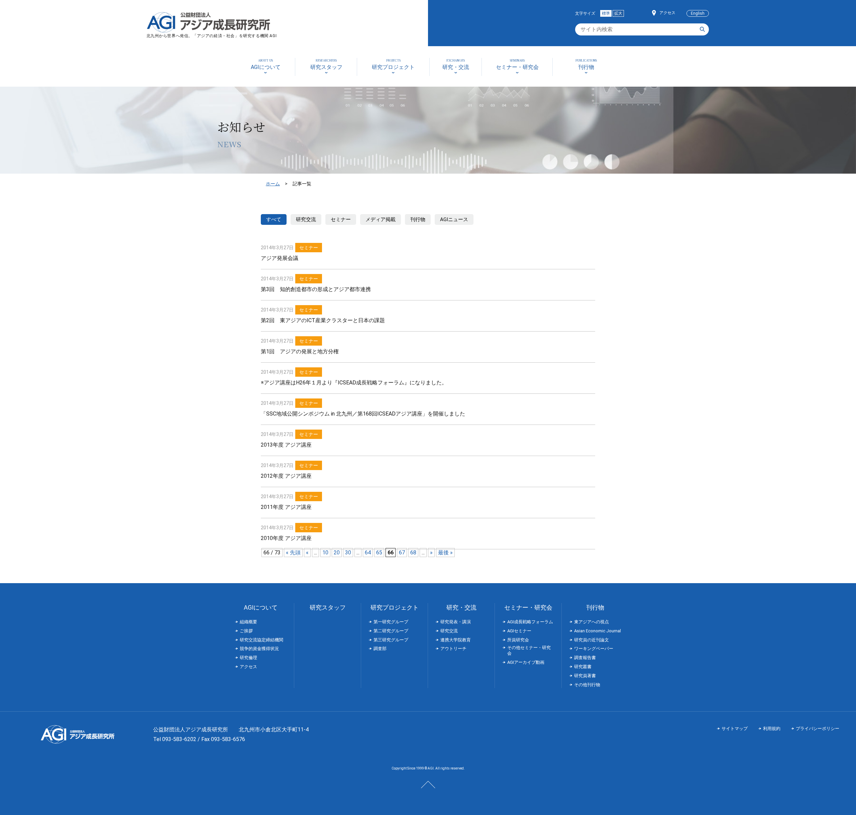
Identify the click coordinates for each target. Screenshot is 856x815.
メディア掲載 (380, 219)
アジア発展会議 (279, 258)
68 (413, 552)
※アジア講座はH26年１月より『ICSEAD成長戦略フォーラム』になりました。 (354, 382)
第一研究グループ (390, 621)
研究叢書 (583, 666)
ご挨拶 (246, 630)
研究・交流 (461, 607)
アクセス (667, 12)
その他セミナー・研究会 (529, 650)
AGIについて (261, 607)
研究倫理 (248, 657)
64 (368, 552)
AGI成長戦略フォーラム (530, 621)
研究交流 (306, 219)
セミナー (341, 219)
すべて (273, 219)
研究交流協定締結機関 (261, 639)
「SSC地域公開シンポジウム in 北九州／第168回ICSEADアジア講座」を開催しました (363, 414)
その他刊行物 (587, 684)
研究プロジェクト (394, 607)
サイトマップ (735, 728)
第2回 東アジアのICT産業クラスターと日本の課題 (323, 320)
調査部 (380, 648)
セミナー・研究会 (528, 607)
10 (325, 552)
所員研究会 (518, 639)
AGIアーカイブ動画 (525, 662)
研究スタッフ (328, 607)
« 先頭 (293, 552)
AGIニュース (454, 219)
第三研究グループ (390, 639)
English (698, 13)
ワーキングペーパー (593, 648)
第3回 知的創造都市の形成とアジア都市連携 (316, 289)
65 (379, 552)
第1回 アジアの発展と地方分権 (300, 351)
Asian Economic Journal (597, 630)
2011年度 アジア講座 (286, 507)
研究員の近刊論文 (591, 639)
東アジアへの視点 (591, 621)
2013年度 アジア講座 (286, 445)
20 (337, 552)
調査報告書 (585, 657)
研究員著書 (585, 675)
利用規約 (771, 728)
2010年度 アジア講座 (286, 538)
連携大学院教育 (455, 639)
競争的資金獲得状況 (259, 648)
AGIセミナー (519, 630)
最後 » (445, 552)
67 (402, 552)
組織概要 (248, 621)
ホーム (273, 183)
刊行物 (417, 219)
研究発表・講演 (455, 621)
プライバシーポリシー (817, 728)
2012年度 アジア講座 (286, 476)
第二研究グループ (390, 630)
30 (348, 552)
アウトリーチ (453, 648)
